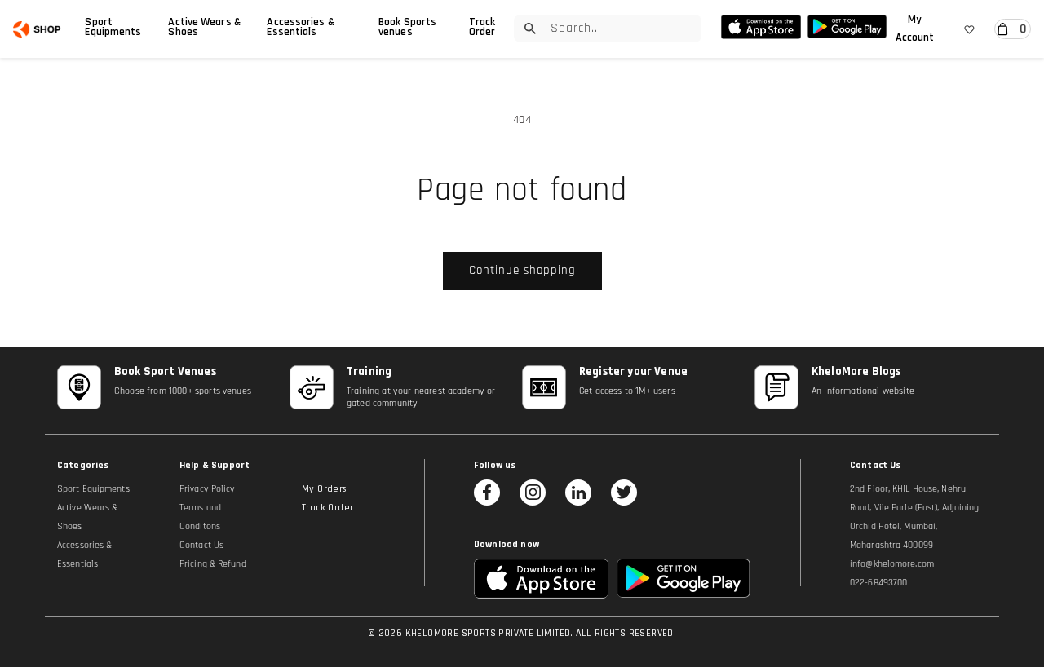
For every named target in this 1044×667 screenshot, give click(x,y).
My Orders (324, 489)
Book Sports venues (407, 27)
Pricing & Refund (212, 564)
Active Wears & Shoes (204, 27)
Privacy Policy (207, 489)
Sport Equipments (113, 27)
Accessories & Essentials (300, 27)
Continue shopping (522, 270)
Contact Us (201, 545)
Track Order (482, 27)
